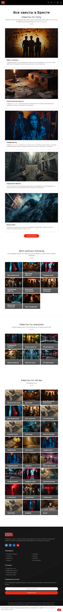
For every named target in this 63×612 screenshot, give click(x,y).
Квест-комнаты (12, 60)
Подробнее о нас (11, 568)
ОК (59, 609)
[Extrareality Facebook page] (10, 545)
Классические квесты (15, 101)
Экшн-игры (11, 225)
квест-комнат (14, 103)
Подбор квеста (31, 235)
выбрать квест (53, 19)
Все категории (37, 560)
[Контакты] (48, 2)
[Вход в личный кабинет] (57, 2)
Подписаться (31, 592)
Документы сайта (11, 574)
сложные (8, 560)
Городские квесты (14, 183)
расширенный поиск (40, 21)
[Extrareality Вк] (6, 545)
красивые (35, 558)
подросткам (9, 558)
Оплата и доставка (11, 572)
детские (35, 556)
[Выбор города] (51, 2)
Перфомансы (12, 142)
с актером (9, 556)
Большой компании (11, 554)
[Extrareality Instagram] (14, 545)
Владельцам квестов (12, 570)
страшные (35, 554)
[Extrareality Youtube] (17, 545)
